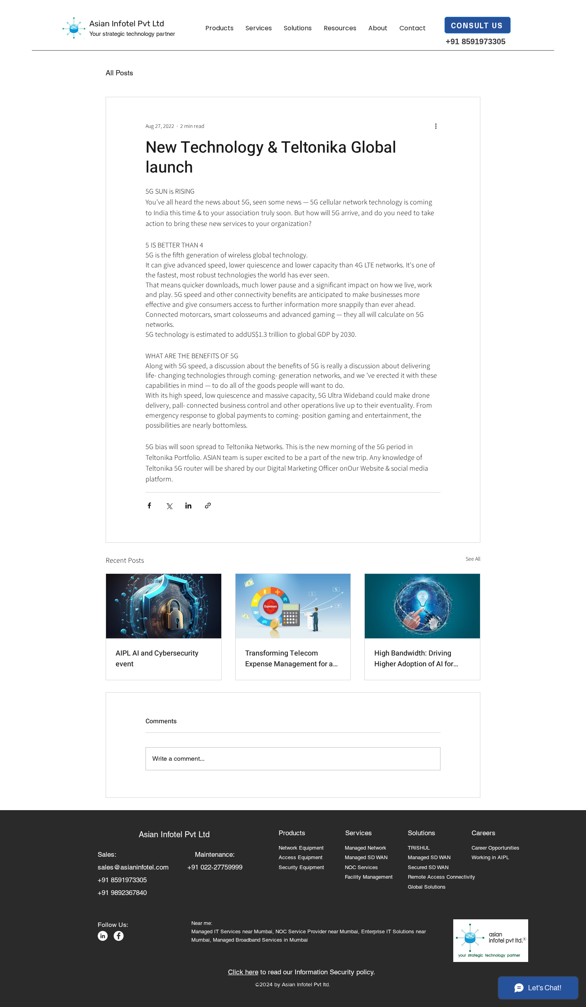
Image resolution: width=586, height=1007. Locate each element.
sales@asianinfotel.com (133, 867)
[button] (219, 28)
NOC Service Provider (300, 931)
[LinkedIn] (103, 936)
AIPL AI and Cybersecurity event (157, 658)
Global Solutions (427, 887)
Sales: (112, 854)
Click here (243, 972)
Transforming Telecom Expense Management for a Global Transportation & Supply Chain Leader (289, 658)
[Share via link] (208, 505)
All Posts (119, 73)
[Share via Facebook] (149, 505)
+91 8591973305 (475, 41)
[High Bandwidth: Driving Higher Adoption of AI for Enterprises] (422, 606)
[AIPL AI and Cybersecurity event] (163, 606)
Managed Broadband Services (247, 940)
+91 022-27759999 (214, 867)
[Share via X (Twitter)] (169, 505)
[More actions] (435, 126)
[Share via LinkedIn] (188, 505)
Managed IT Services (216, 931)
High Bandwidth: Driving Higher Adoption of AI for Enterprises (413, 658)
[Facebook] (119, 936)
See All (473, 558)
